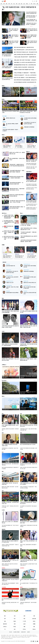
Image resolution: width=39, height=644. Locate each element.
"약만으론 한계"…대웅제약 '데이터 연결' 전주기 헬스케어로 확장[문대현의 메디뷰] (17, 166)
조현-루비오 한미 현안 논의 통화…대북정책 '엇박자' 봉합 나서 (32, 30)
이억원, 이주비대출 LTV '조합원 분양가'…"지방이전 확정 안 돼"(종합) (7, 147)
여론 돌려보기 (28, 192)
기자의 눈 (4, 127)
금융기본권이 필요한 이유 (10, 265)
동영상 (3, 99)
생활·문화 (5, 624)
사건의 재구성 (28, 171)
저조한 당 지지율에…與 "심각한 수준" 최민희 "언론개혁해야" (31, 202)
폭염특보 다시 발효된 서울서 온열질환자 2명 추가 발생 (24, 69)
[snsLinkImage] (31, 641)
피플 (21, 548)
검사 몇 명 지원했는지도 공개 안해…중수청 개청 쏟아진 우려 (25, 82)
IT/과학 (3, 510)
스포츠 (3, 331)
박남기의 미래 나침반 (9, 275)
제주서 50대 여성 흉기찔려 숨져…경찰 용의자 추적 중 (24, 47)
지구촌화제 (4, 587)
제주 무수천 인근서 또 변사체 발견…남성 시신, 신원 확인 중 (9, 238)
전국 (2, 452)
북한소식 (27, 151)
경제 (2, 432)
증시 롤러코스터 (30, 144)
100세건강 (22, 568)
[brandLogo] (4, 1)
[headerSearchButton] (32, 1)
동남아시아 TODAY (27, 275)
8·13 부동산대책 (6, 144)
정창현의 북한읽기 (26, 269)
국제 (21, 432)
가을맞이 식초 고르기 (9, 282)
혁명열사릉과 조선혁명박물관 (29, 127)
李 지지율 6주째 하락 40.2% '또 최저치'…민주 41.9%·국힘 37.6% (31, 205)
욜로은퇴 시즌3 (26, 281)
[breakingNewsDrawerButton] (34, 1)
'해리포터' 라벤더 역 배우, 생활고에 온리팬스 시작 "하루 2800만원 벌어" (9, 217)
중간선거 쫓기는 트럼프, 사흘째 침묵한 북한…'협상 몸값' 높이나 (31, 161)
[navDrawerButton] (36, 1)
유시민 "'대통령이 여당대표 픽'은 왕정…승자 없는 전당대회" (32, 36)
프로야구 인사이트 (30, 254)
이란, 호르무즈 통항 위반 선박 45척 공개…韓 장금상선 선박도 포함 (31, 13)
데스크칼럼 (4, 116)
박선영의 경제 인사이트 (27, 285)
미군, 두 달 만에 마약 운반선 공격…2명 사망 (27, 444)
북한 (2, 471)
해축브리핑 (17, 254)
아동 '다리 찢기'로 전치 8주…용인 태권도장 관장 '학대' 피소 (7, 56)
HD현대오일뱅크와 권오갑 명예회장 (12, 292)
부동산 (21, 490)
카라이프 (3, 568)
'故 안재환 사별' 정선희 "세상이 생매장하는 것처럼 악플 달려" (9, 222)
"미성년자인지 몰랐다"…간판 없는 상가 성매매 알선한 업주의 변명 (31, 181)
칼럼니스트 (22, 116)
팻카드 (3, 396)
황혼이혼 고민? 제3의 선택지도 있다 (30, 282)
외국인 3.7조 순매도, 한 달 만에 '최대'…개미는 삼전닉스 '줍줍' (31, 147)
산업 (2, 490)
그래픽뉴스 (4, 364)
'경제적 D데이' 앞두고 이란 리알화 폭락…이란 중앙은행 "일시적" (31, 24)
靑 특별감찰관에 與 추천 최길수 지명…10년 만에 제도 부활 (25, 64)
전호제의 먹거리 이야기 (9, 281)
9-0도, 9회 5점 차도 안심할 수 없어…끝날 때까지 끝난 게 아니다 (31, 257)
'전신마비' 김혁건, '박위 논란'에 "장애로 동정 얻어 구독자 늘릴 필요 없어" (7, 68)
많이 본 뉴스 (4, 213)
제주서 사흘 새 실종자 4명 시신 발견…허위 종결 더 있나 (13, 30)
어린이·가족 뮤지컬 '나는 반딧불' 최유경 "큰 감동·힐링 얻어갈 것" (7, 257)
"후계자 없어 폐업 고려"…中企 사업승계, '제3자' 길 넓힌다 (19, 147)
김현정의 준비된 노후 (27, 264)
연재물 (3, 244)
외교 (21, 452)
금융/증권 (21, 471)
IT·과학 (24, 621)
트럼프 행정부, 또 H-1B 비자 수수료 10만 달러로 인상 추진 (25, 62)
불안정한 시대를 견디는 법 (10, 118)
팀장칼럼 (4, 121)
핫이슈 (3, 134)
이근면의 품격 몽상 (9, 285)
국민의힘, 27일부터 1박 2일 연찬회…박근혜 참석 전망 (24, 67)
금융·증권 (34, 618)
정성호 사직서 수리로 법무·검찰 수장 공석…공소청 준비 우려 (13, 42)
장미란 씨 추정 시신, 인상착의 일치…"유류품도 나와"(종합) (9, 232)
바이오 (21, 510)
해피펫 (21, 587)
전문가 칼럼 (8, 264)
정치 (2, 413)
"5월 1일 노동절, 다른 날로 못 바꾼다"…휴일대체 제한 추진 (25, 56)
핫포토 (3, 85)
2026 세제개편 (17, 144)
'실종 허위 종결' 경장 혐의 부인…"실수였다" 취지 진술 (14, 36)
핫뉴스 (21, 213)
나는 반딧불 (5, 254)
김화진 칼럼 (8, 291)
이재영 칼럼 (25, 291)
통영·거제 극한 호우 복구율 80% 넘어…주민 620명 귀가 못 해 (25, 52)
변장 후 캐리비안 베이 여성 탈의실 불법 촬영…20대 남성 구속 (25, 79)
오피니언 (4, 262)
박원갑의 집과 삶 (8, 269)
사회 (21, 413)
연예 (2, 298)
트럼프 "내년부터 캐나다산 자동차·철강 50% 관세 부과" (32, 42)
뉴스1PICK (4, 380)
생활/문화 (3, 529)
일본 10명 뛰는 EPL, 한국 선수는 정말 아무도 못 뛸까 (19, 257)
